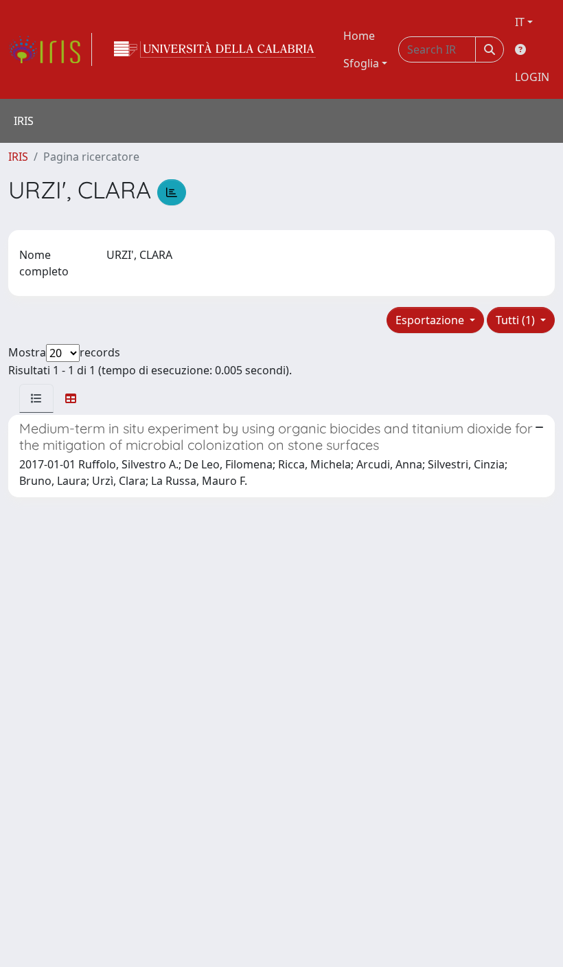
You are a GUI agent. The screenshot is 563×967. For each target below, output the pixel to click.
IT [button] (520, 22)
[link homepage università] (215, 49)
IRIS (18, 156)
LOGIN (532, 76)
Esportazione (431, 320)
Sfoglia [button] (361, 63)
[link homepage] (50, 49)
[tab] (36, 398)
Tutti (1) (517, 320)
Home (359, 35)
